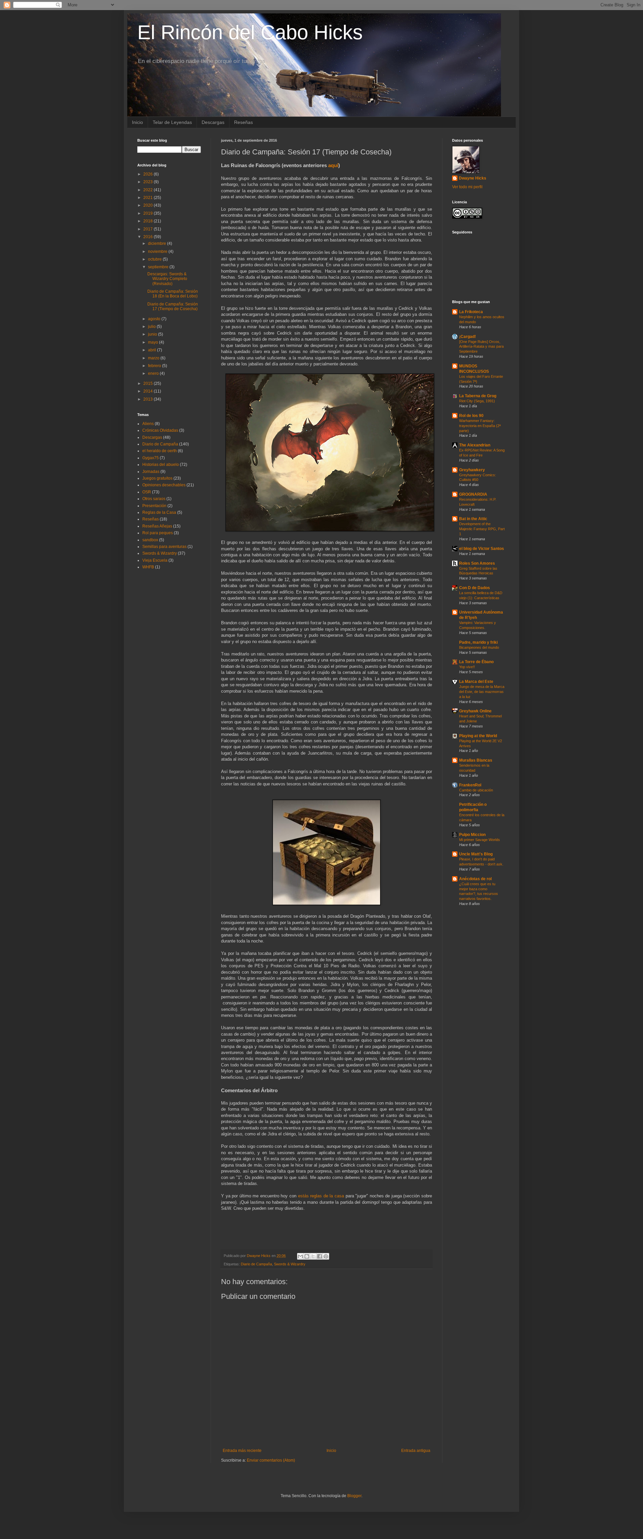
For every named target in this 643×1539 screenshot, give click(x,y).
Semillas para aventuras (164, 546)
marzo (154, 358)
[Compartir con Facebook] (319, 1256)
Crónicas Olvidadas (160, 430)
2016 (148, 236)
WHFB (148, 567)
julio (152, 326)
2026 (148, 174)
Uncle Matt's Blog (476, 854)
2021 (148, 197)
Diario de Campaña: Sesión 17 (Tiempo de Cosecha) (172, 306)
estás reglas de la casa (321, 1195)
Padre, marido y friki (478, 642)
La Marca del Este (476, 681)
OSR (146, 492)
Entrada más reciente (242, 1450)
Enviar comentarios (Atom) (271, 1460)
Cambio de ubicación (476, 790)
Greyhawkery (472, 470)
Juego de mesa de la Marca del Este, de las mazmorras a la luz (481, 692)
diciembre (157, 243)
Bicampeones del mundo (479, 647)
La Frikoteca (471, 311)
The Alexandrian (474, 445)
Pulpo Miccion (472, 834)
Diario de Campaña (256, 1264)
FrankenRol (470, 785)
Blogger (354, 1495)
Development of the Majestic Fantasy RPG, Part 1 (482, 529)
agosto (154, 319)
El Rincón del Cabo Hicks (250, 32)
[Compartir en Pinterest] (326, 1256)
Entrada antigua (415, 1450)
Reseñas (243, 122)
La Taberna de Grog (477, 396)
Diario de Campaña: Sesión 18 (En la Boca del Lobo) (172, 293)
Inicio (137, 122)
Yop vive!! (467, 667)
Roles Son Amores (477, 563)
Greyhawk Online (475, 711)
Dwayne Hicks (472, 178)
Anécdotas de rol (475, 879)
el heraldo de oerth (159, 450)
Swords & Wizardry (289, 1264)
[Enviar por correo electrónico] (300, 1256)
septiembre (158, 267)
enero (154, 373)
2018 (148, 221)
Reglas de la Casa (159, 512)
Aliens (148, 423)
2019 (148, 213)
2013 (148, 399)
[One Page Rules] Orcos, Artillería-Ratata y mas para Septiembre (481, 347)
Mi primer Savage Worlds (479, 840)
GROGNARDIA (473, 494)
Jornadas (150, 471)
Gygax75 (150, 458)
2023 (148, 182)
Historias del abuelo (160, 464)
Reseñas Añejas (157, 526)
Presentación (154, 505)
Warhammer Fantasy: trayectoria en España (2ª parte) (480, 426)
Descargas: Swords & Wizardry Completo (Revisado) (167, 279)
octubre (155, 259)
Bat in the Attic (473, 518)
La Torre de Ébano (476, 661)
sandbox (150, 540)
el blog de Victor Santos (481, 548)
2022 (148, 190)
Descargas (213, 122)
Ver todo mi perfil (467, 187)
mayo (153, 342)
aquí (333, 165)
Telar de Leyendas (172, 122)
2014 (148, 391)
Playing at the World (478, 735)
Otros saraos (153, 498)
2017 (148, 229)
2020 (148, 205)
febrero (155, 365)
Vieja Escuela (154, 560)
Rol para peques (157, 533)
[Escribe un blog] (306, 1256)
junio (153, 334)
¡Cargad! (467, 336)
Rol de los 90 (471, 415)
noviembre (158, 251)
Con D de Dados (474, 587)
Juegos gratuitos (157, 478)
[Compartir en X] (313, 1256)
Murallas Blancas (475, 760)
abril (152, 350)
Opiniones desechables (164, 485)
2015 (148, 383)
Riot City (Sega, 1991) (477, 401)
